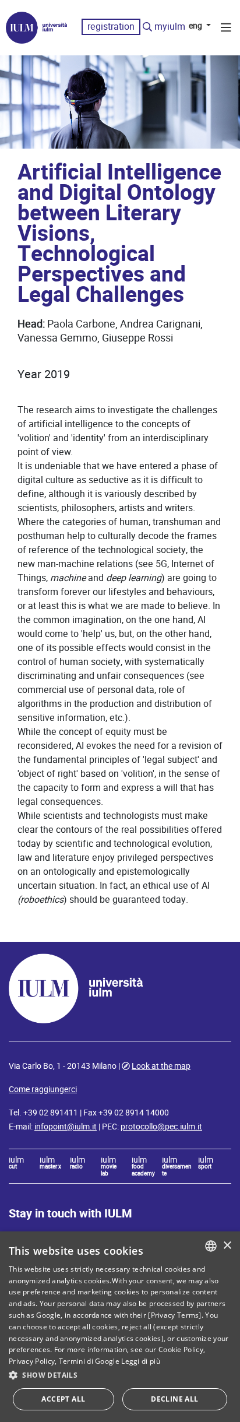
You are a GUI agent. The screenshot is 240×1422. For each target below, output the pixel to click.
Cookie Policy (180, 1349)
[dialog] (120, 1326)
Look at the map (161, 1066)
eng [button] (196, 25)
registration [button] (111, 26)
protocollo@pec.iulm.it (161, 1126)
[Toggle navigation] (226, 29)
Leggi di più (140, 1361)
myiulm (169, 26)
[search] (147, 27)
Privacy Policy (32, 1361)
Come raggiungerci (43, 1089)
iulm (16, 1163)
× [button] (227, 1245)
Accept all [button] (63, 1399)
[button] (120, 1375)
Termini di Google (89, 1361)
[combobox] (211, 1246)
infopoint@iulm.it (65, 1126)
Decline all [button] (174, 1399)
